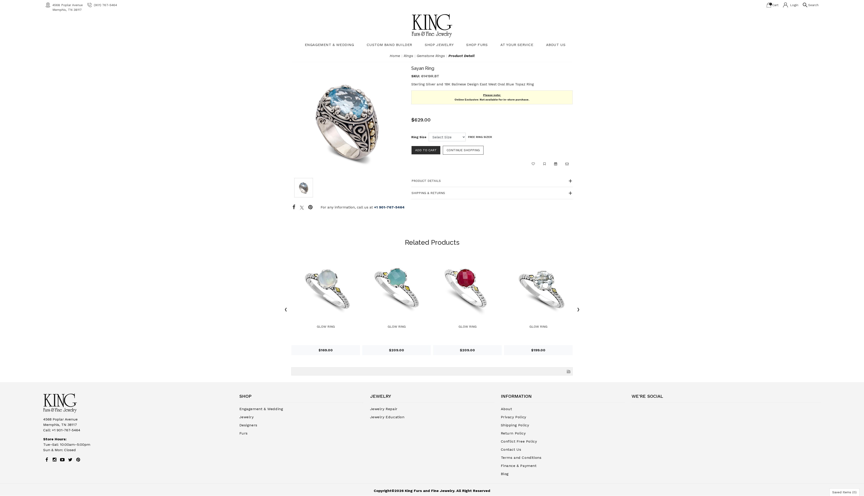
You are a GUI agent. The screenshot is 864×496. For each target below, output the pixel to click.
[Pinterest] (78, 459)
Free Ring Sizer (480, 137)
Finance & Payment (519, 466)
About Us (556, 45)
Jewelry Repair (384, 409)
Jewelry (246, 417)
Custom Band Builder (389, 45)
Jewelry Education (387, 417)
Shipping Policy (515, 425)
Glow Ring (326, 326)
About (506, 409)
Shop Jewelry (439, 45)
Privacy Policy (513, 417)
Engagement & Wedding (329, 45)
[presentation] (285, 310)
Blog (505, 474)
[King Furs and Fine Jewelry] (432, 25)
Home (395, 56)
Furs (243, 433)
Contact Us (511, 449)
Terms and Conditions (521, 457)
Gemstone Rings (431, 56)
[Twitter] (302, 207)
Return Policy (513, 433)
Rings (408, 56)
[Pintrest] (310, 207)
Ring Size (418, 137)
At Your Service (516, 45)
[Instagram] (54, 459)
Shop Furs (477, 45)
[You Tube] (62, 459)
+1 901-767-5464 (389, 207)
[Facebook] (293, 207)
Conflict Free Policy (519, 441)
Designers (248, 425)
